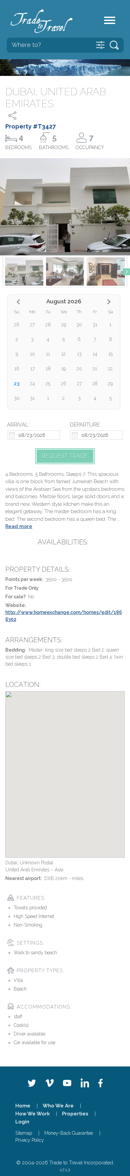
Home (22, 1106)
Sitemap (23, 1133)
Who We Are (58, 1106)
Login (22, 1122)
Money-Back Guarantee (68, 1133)
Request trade (65, 456)
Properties (75, 1114)
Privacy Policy (29, 1140)
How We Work (32, 1114)
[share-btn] (18, 115)
